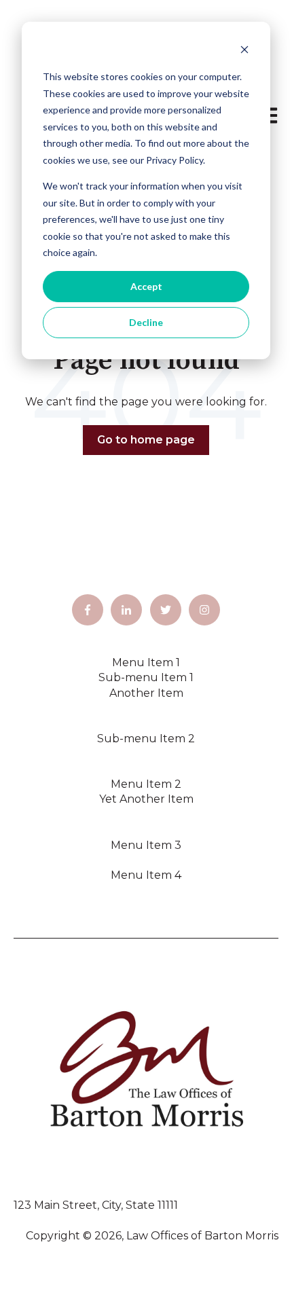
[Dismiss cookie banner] (244, 51)
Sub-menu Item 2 (146, 738)
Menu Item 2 (146, 784)
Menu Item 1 (146, 662)
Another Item (146, 693)
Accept (146, 286)
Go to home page (146, 439)
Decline (146, 322)
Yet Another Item (146, 799)
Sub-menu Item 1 (146, 677)
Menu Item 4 (146, 875)
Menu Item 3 (146, 845)
